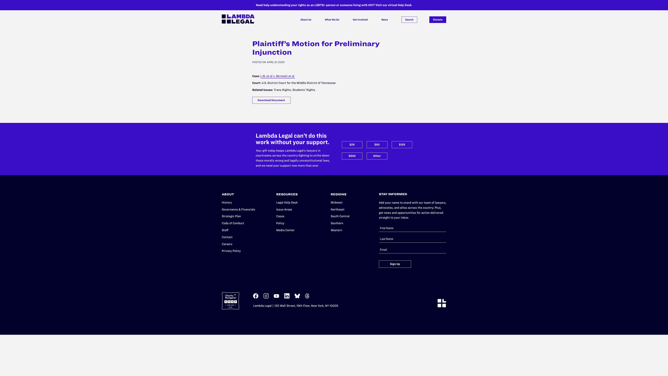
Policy (280, 223)
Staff (225, 230)
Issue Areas (284, 209)
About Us (305, 19)
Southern (337, 223)
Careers (227, 244)
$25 (352, 144)
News (384, 19)
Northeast (337, 209)
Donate (438, 19)
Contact (227, 237)
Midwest (337, 202)
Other (377, 155)
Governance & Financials (238, 209)
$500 (352, 155)
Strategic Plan (231, 216)
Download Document (271, 100)
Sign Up (395, 264)
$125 (402, 144)
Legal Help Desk (287, 202)
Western (336, 230)
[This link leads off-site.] (255, 297)
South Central (340, 216)
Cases (280, 216)
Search (409, 19)
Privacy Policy (231, 250)
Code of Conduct (233, 223)
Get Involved (360, 19)
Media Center (285, 230)
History (227, 202)
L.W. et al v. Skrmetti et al (277, 76)
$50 (377, 144)
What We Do (332, 19)
